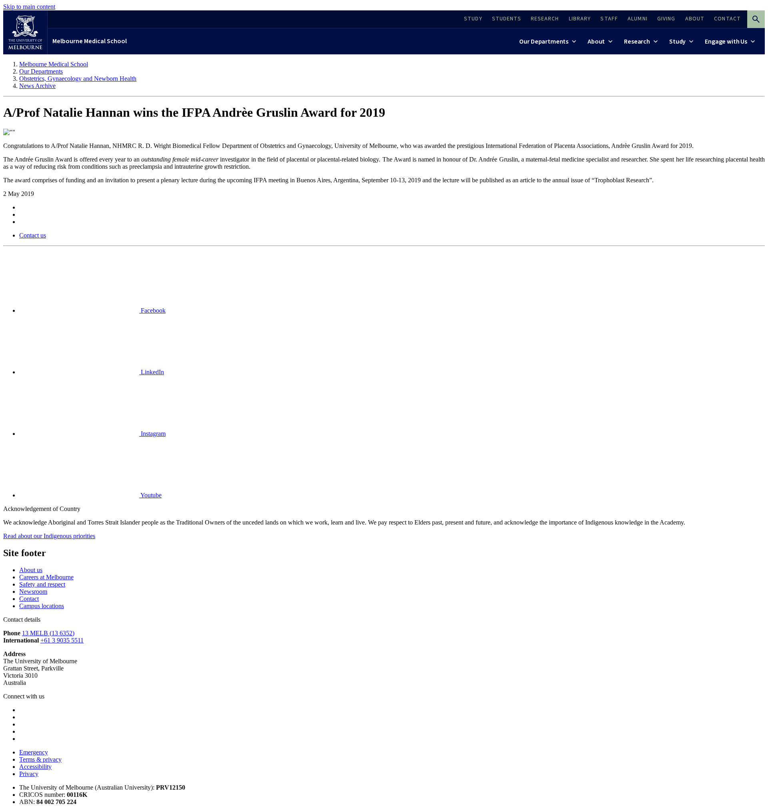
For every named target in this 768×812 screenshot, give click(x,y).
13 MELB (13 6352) (48, 633)
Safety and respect (42, 584)
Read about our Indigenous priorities (49, 536)
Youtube (150, 495)
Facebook (152, 310)
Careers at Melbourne (46, 577)
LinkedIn (151, 372)
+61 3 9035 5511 (62, 640)
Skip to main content (29, 6)
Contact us (32, 235)
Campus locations (41, 606)
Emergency (33, 752)
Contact (29, 598)
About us (30, 570)
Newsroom (33, 591)
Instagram (152, 433)
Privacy (28, 773)
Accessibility (35, 766)
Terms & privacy (40, 759)
